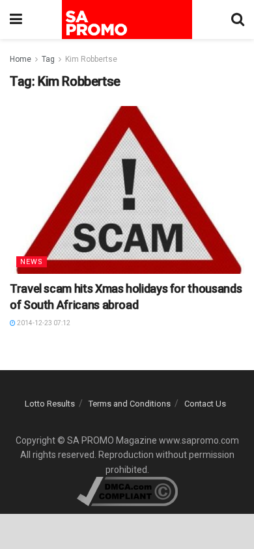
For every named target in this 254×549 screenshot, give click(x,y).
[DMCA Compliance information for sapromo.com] (127, 490)
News (31, 262)
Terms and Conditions (130, 403)
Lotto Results (50, 403)
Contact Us (205, 403)
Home (20, 59)
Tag (48, 59)
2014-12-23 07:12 (43, 323)
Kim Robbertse (91, 59)
